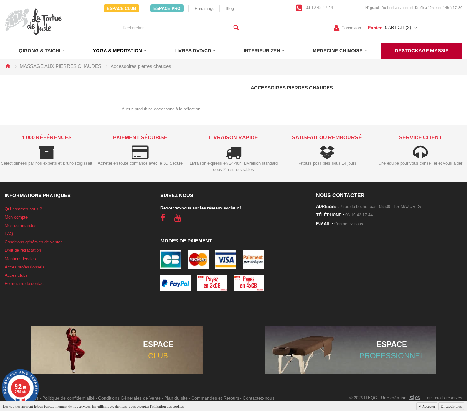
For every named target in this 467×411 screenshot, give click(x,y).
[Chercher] (236, 28)
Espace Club (121, 8)
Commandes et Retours (215, 398)
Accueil (7, 66)
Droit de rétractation (23, 250)
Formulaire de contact (25, 283)
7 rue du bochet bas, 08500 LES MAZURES (380, 206)
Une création (394, 397)
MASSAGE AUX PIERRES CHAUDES (60, 66)
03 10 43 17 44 (318, 7)
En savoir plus (451, 406)
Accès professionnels (24, 267)
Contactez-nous (348, 224)
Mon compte (16, 217)
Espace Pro (166, 8)
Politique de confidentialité (68, 398)
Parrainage (204, 8)
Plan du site (176, 398)
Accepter (428, 406)
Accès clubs (16, 275)
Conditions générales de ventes (34, 242)
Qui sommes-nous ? (23, 209)
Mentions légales (20, 258)
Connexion (351, 27)
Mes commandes (21, 225)
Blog (230, 8)
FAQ (9, 233)
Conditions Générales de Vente (129, 398)
